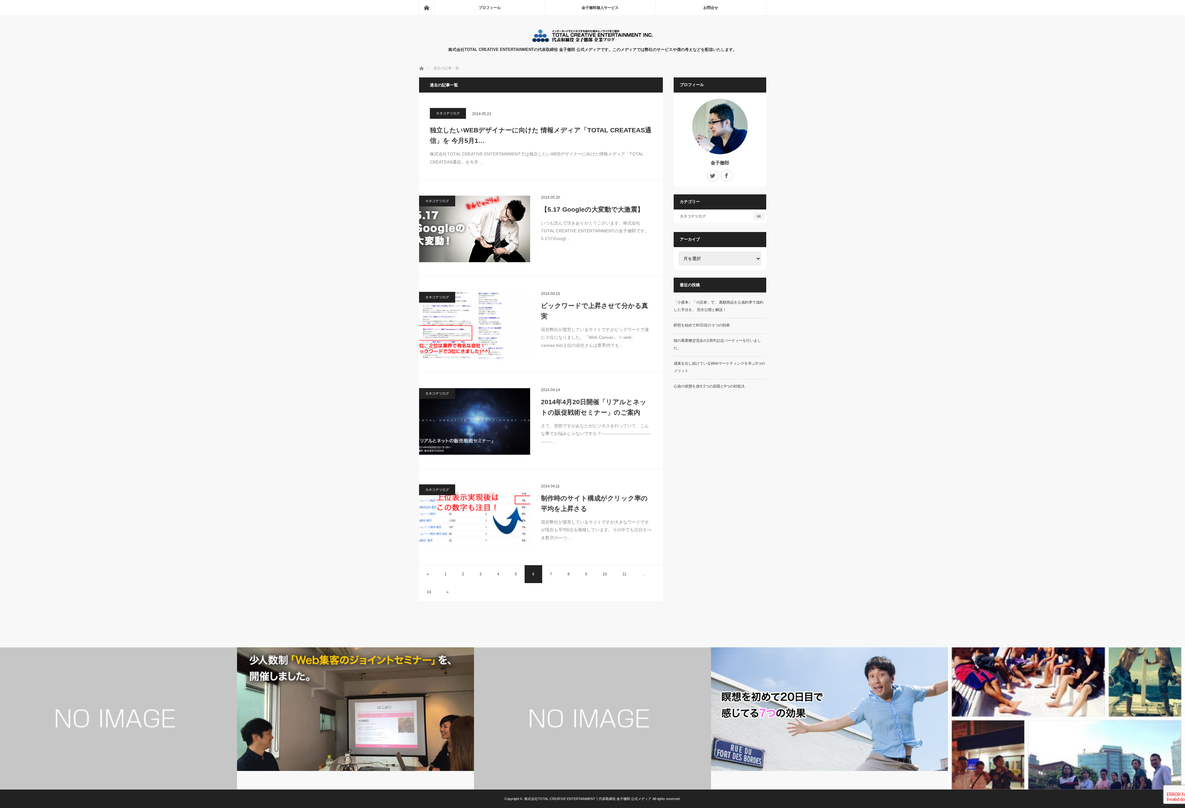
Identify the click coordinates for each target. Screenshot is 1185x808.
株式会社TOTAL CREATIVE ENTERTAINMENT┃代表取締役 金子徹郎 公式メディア (587, 799)
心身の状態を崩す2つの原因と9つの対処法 (709, 386)
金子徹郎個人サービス (600, 8)
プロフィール (490, 8)
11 (624, 574)
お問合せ (710, 8)
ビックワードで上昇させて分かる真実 (594, 311)
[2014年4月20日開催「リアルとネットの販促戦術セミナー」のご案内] (474, 421)
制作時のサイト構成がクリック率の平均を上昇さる (594, 503)
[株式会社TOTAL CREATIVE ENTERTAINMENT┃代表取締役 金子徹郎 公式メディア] (592, 40)
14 (429, 592)
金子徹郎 (720, 162)
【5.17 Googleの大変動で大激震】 (592, 209)
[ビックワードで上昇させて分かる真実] (474, 325)
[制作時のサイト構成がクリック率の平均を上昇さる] (474, 517)
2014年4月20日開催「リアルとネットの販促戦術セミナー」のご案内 (594, 407)
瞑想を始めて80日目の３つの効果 (702, 325)
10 (605, 574)
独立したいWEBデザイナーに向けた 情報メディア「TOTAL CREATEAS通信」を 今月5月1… (540, 135)
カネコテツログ (448, 113)
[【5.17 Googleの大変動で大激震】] (474, 229)
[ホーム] (426, 7)
